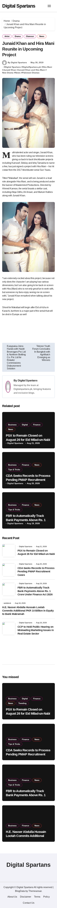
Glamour (30, 36)
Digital (25, 425)
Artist (7, 36)
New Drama (7, 73)
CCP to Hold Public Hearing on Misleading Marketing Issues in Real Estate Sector (36, 630)
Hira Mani (47, 67)
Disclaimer (25, 896)
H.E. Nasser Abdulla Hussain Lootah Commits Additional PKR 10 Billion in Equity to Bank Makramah (28, 611)
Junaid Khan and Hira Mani (31, 70)
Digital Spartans (18, 6)
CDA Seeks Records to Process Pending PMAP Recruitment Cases (28, 480)
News (41, 36)
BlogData (20, 891)
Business (12, 425)
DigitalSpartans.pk (32, 67)
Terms (37, 896)
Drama (18, 36)
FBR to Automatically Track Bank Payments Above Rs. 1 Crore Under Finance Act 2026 (27, 520)
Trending (22, 703)
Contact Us (28, 903)
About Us (12, 896)
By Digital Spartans (17, 62)
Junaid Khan (9, 70)
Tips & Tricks (14, 469)
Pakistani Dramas (30, 73)
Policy (46, 896)
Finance (36, 425)
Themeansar (35, 891)
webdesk (7, 603)
